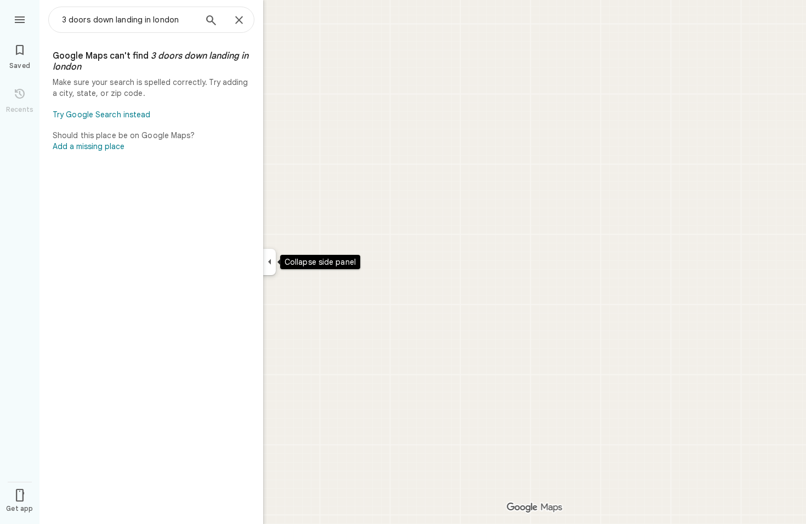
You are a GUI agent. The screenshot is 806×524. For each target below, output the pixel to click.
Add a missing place (88, 146)
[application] (403, 262)
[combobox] (129, 19)
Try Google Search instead (102, 114)
